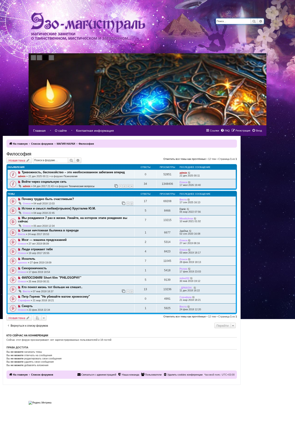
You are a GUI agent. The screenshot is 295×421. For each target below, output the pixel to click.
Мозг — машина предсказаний (44, 240)
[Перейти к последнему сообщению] (189, 172)
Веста (183, 199)
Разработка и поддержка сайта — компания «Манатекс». (240, 401)
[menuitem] (257, 130)
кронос (22, 262)
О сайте (61, 130)
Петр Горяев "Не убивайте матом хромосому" (56, 296)
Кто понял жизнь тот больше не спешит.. (52, 287)
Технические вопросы (81, 186)
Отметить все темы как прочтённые (184, 159)
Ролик (183, 268)
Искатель (28, 258)
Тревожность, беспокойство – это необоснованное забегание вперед (73, 172)
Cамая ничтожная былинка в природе (50, 230)
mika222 (184, 278)
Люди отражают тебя (37, 249)
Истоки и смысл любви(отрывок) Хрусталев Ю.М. (59, 208)
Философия (18, 153)
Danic (183, 209)
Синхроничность (34, 268)
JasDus (184, 231)
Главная (39, 130)
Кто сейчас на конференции (27, 335)
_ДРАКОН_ (186, 287)
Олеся (183, 182)
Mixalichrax (186, 218)
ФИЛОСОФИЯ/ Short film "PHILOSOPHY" (51, 277)
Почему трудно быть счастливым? (48, 199)
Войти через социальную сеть (44, 181)
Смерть (27, 306)
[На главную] (88, 27)
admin (22, 176)
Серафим (24, 300)
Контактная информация (95, 130)
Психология (70, 176)
